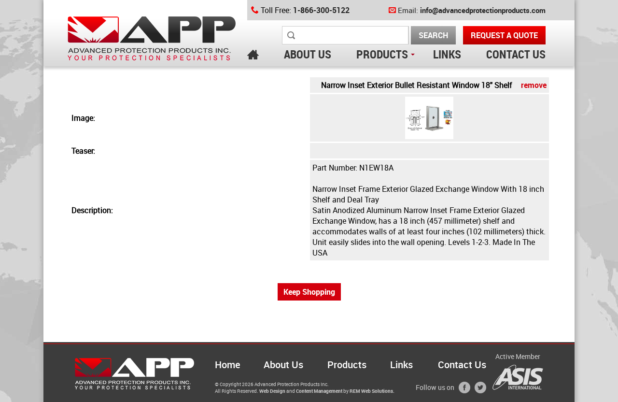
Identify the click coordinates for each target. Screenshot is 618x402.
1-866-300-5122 (321, 10)
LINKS (447, 54)
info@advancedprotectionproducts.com (483, 10)
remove (534, 85)
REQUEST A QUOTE (504, 35)
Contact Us (462, 364)
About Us (283, 364)
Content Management (319, 391)
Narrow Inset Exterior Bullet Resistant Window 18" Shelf (434, 85)
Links (401, 364)
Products (346, 364)
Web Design (272, 391)
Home (227, 364)
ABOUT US (307, 54)
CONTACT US (516, 54)
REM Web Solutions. (372, 391)
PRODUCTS (382, 54)
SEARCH (433, 35)
